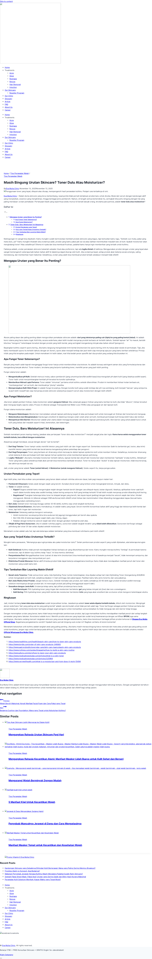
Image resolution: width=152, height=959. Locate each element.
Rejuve (12, 81)
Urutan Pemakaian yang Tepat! (26, 227)
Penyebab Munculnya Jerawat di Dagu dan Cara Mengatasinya (45, 823)
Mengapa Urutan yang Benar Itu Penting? (26, 217)
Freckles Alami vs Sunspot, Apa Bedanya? (22, 871)
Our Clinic (9, 96)
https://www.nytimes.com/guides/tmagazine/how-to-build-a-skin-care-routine (41, 650)
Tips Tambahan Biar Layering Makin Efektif (30, 232)
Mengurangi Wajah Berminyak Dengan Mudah (35, 780)
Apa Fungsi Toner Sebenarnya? (26, 219)
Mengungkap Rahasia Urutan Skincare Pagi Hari (36, 734)
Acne (12, 73)
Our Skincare (10, 90)
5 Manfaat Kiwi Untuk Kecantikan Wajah (32, 802)
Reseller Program (17, 93)
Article (7, 101)
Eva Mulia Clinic (12, 188)
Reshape (13, 79)
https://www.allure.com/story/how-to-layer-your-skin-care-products (37, 653)
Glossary (8, 99)
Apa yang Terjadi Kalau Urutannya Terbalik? (31, 229)
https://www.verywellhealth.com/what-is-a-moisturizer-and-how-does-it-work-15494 (45, 661)
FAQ (6, 104)
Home (7, 67)
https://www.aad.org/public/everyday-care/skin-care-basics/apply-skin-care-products (45, 647)
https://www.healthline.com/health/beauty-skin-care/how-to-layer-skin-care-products (45, 641)
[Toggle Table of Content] (5, 212)
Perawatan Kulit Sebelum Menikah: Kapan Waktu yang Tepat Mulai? (33, 879)
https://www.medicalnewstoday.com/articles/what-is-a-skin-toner (36, 656)
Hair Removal (15, 84)
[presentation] (78, 722)
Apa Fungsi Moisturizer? (24, 222)
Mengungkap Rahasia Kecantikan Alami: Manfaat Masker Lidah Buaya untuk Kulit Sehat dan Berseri (66, 759)
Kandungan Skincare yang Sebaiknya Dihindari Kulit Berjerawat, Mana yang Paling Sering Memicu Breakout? (50, 868)
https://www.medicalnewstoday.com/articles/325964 (31, 658)
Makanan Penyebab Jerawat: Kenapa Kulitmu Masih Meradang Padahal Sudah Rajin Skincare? (44, 874)
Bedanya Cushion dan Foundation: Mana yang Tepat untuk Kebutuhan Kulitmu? (33, 709)
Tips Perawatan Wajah (13, 176)
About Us (8, 107)
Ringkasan (19, 234)
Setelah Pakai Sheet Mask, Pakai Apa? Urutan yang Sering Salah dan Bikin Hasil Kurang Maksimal (45, 877)
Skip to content (6, 1)
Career (8, 110)
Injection (13, 87)
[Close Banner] (1, 958)
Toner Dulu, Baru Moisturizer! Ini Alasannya (26, 225)
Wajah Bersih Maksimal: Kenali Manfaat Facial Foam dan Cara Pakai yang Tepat (32, 702)
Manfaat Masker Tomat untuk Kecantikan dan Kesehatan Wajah (45, 845)
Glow (12, 76)
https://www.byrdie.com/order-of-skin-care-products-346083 (35, 644)
